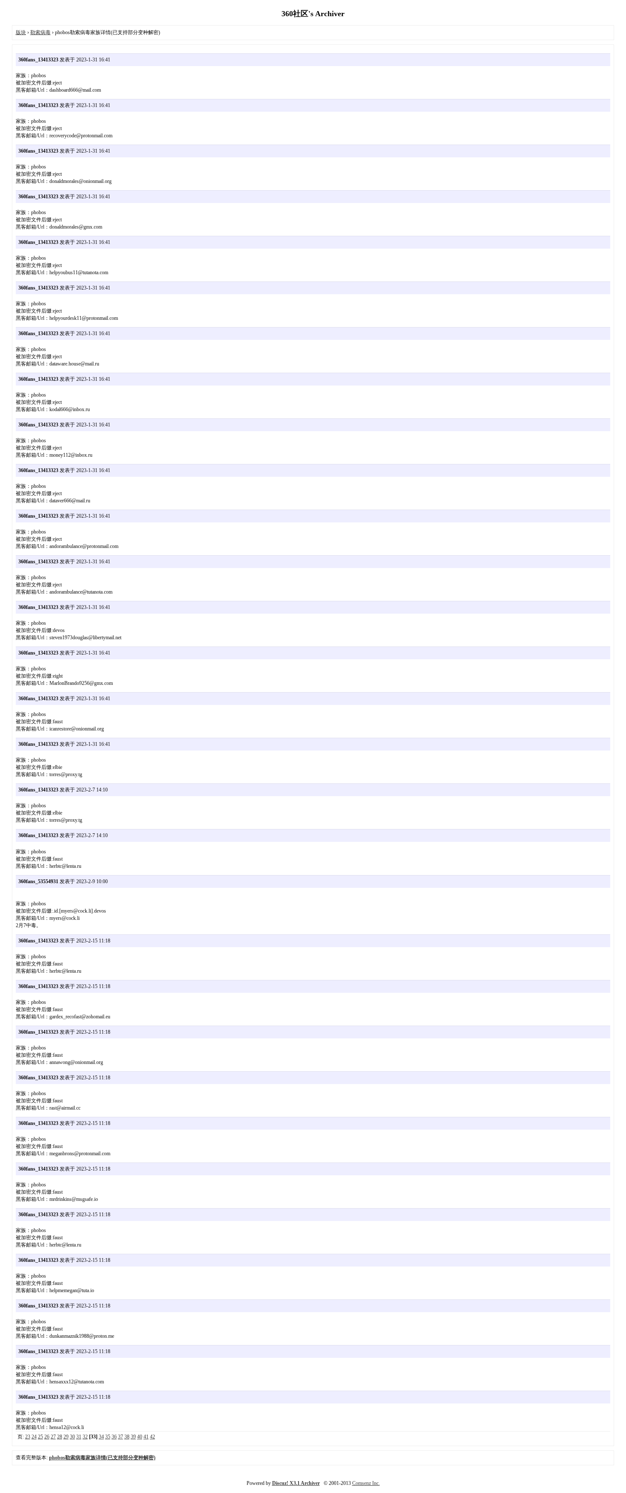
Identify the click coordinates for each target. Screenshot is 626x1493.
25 (40, 1437)
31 (78, 1437)
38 (126, 1437)
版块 (21, 32)
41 (146, 1437)
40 (139, 1437)
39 (133, 1437)
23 (27, 1437)
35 (107, 1437)
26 (46, 1437)
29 (66, 1437)
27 (53, 1437)
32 (85, 1437)
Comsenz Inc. (366, 1483)
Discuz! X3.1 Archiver (296, 1483)
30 (72, 1437)
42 (152, 1437)
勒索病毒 (40, 32)
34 (101, 1437)
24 (34, 1437)
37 (120, 1437)
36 (114, 1437)
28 (59, 1437)
